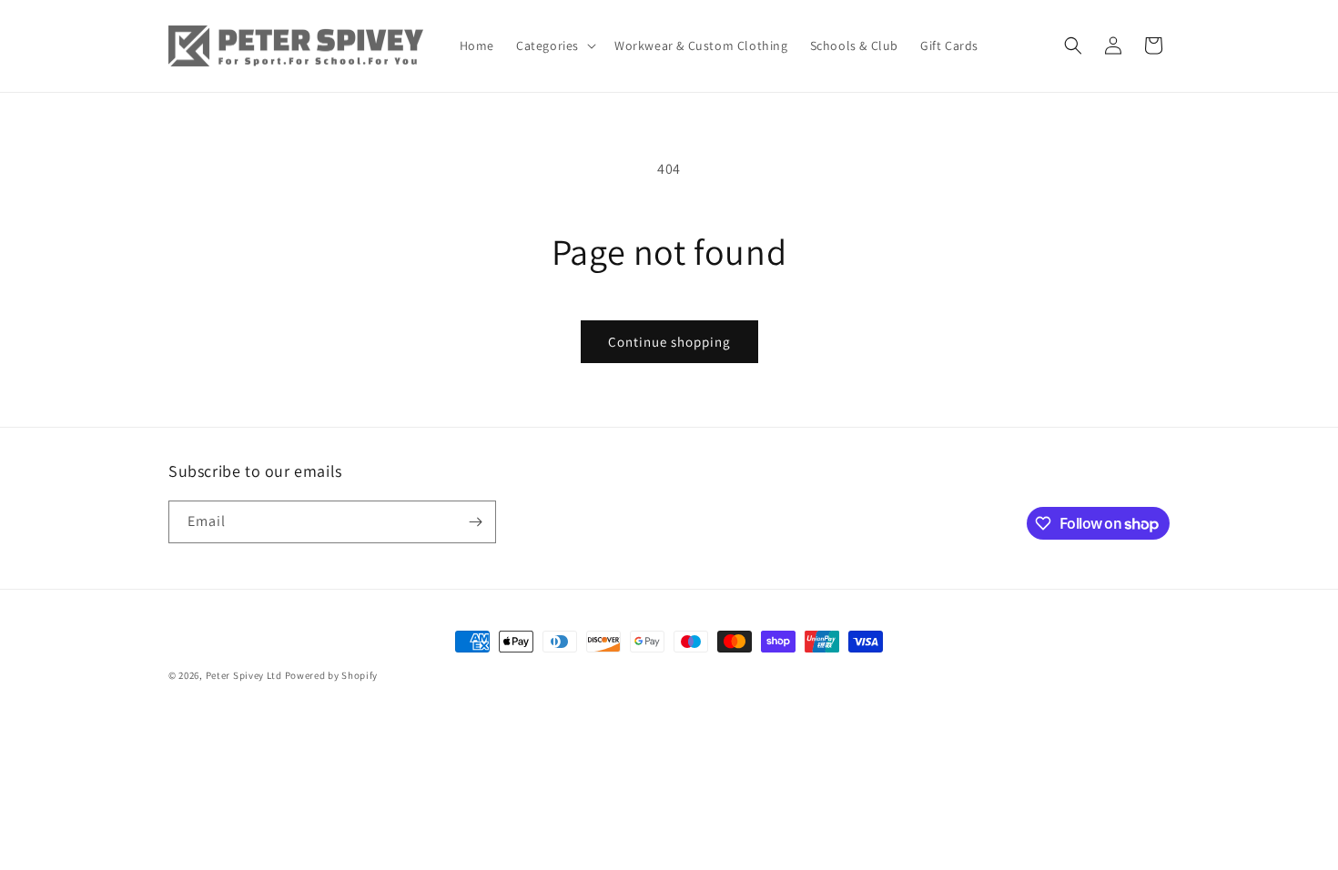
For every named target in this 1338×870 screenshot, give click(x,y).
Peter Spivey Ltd (244, 675)
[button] (554, 45)
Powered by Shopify (332, 675)
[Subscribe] (475, 522)
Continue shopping (669, 341)
